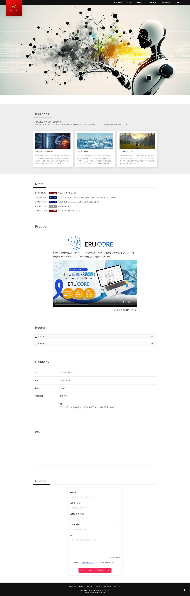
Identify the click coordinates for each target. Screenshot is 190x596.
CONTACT (179, 2)
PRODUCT (141, 2)
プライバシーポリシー (87, 562)
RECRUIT (153, 2)
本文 (72, 535)
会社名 (75, 503)
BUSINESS (118, 2)
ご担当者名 (77, 514)
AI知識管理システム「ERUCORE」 (71, 202)
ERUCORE (58, 253)
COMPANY (166, 2)
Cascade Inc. (92, 590)
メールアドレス (75, 525)
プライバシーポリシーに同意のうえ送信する (95, 570)
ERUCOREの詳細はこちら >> (124, 310)
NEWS (129, 2)
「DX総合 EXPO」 (100, 197)
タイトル (73, 492)
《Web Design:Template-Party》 (95, 592)
